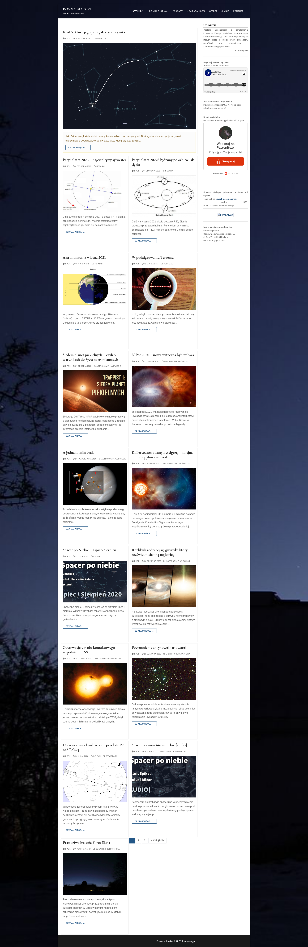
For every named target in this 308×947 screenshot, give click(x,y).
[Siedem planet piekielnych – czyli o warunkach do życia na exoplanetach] (95, 391)
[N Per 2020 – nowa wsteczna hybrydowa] (164, 386)
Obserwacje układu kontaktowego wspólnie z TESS (89, 649)
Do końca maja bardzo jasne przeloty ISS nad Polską (93, 747)
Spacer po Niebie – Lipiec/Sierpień (89, 549)
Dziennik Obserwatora (109, 658)
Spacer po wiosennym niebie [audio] (159, 745)
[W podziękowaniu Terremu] (164, 289)
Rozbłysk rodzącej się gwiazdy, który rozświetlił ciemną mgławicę (160, 552)
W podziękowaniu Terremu (153, 257)
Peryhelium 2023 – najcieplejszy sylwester (94, 159)
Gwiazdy (101, 38)
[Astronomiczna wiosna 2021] (95, 289)
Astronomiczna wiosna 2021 (84, 257)
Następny (157, 840)
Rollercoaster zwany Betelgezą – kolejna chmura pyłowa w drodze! (162, 454)
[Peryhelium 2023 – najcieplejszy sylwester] (95, 191)
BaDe (67, 38)
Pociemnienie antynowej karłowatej (159, 647)
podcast (98, 556)
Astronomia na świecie (108, 366)
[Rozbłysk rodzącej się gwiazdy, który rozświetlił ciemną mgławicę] (164, 586)
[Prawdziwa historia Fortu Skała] (95, 874)
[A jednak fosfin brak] (95, 484)
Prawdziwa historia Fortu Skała (86, 842)
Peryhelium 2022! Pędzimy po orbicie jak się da (163, 162)
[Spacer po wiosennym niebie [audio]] (164, 776)
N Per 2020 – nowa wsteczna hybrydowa (163, 354)
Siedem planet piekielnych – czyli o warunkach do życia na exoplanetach (90, 357)
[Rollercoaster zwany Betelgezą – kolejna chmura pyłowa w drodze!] (164, 488)
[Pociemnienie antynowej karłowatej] (164, 679)
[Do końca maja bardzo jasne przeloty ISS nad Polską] (95, 781)
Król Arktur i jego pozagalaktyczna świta (94, 32)
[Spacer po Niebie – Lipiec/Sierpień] (95, 581)
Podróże (168, 264)
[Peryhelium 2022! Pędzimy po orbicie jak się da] (164, 196)
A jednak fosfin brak (78, 452)
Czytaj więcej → (78, 147)
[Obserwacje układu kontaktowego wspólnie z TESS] (95, 684)
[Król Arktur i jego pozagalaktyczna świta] (129, 86)
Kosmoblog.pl (77, 9)
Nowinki (100, 166)
